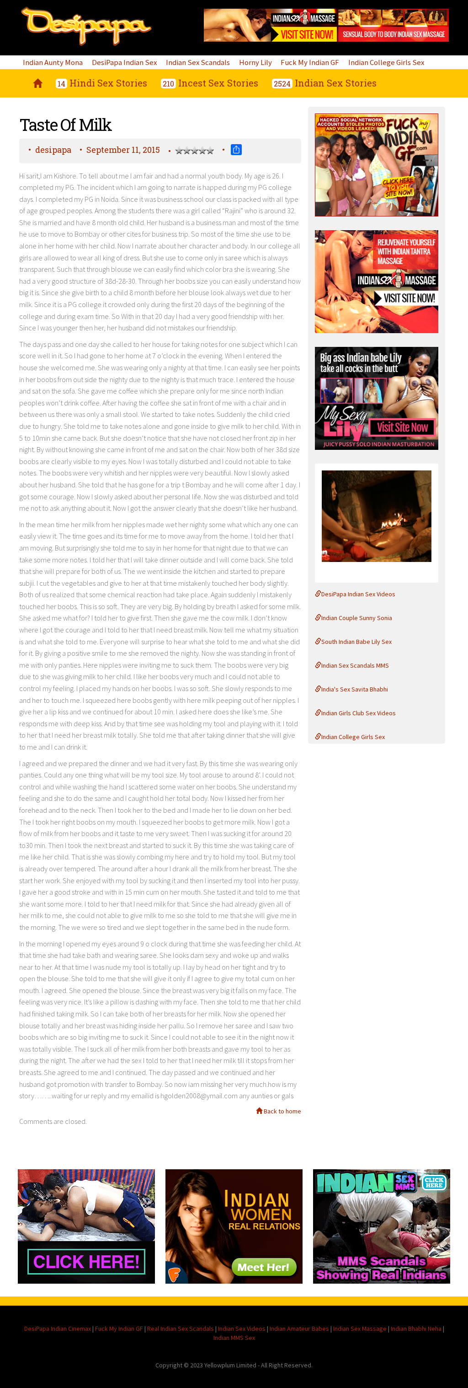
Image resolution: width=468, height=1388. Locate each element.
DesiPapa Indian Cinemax (57, 1328)
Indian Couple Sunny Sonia (356, 618)
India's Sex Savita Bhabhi (354, 689)
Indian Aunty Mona (53, 62)
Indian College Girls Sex (386, 62)
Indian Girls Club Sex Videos (358, 713)
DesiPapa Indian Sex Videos (358, 594)
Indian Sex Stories (325, 83)
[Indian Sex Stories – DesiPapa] (37, 83)
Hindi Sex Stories (102, 83)
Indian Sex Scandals (198, 62)
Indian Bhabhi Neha (416, 1328)
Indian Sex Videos (242, 1328)
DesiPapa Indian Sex (124, 62)
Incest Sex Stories (210, 83)
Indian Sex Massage (360, 1328)
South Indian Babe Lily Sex (356, 641)
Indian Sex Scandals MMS (355, 665)
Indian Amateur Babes (299, 1328)
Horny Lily (255, 62)
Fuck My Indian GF (310, 62)
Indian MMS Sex (234, 1338)
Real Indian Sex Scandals (180, 1328)
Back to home (281, 1111)
